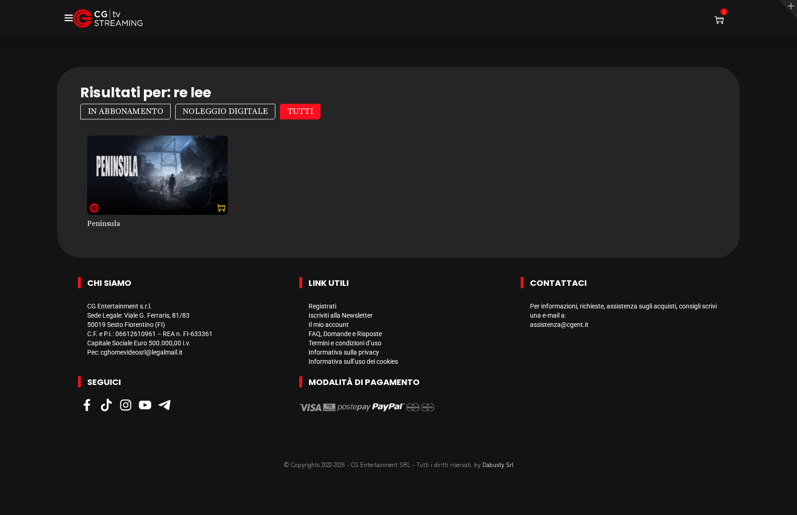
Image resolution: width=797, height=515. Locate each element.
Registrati (322, 306)
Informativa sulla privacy (344, 352)
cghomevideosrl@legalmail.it (142, 352)
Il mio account (329, 324)
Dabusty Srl (497, 464)
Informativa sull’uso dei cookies (353, 361)
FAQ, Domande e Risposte (345, 333)
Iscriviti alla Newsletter (341, 315)
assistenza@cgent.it (559, 324)
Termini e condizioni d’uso (345, 343)
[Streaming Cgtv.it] (108, 18)
